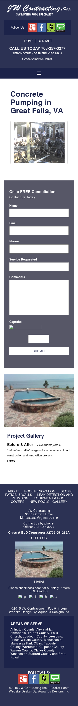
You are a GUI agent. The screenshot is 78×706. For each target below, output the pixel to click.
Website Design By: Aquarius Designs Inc (39, 691)
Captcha (15, 321)
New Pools (39, 501)
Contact (45, 41)
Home (28, 41)
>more (11, 461)
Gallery (59, 501)
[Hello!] (39, 559)
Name (13, 205)
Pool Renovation (39, 491)
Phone (14, 241)
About (13, 491)
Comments (17, 277)
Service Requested (23, 259)
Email (13, 223)
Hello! (39, 581)
